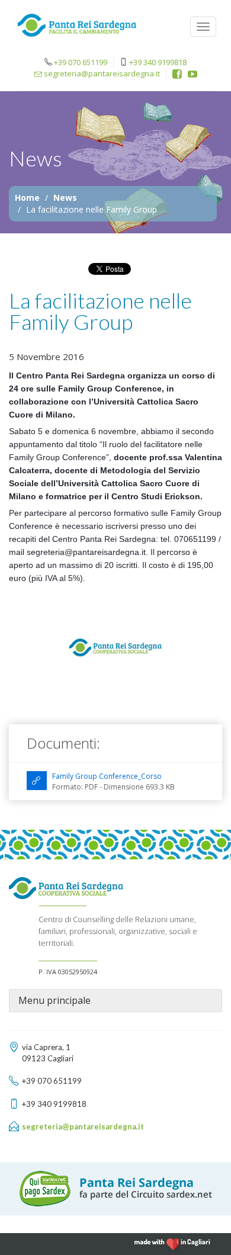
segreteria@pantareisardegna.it (101, 73)
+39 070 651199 (80, 62)
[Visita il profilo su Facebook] (177, 74)
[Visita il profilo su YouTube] (192, 74)
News (65, 197)
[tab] (115, 1001)
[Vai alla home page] (77, 28)
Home (27, 197)
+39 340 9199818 (158, 62)
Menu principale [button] (54, 1001)
